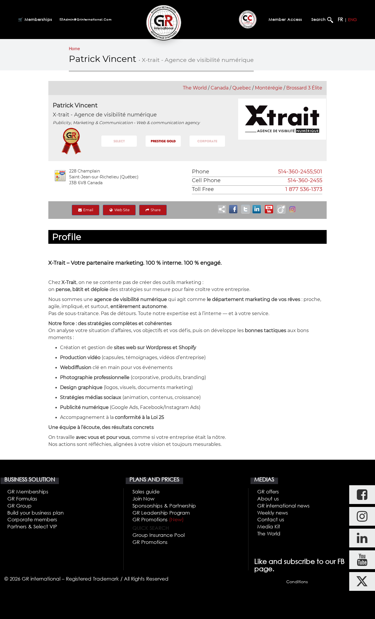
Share (155, 210)
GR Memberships (27, 491)
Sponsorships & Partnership (164, 506)
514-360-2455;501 (300, 171)
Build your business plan (35, 513)
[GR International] (163, 22)
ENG (352, 19)
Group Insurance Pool (158, 535)
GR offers (268, 491)
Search (319, 19)
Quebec (241, 88)
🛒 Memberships (35, 19)
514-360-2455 (305, 180)
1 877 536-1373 (303, 189)
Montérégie (268, 88)
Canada (220, 88)
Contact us (270, 519)
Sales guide (146, 491)
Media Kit (268, 526)
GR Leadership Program (161, 513)
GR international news (283, 506)
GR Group (19, 506)
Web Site (121, 210)
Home (74, 48)
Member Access (285, 19)
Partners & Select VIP (32, 526)
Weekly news (272, 513)
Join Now (143, 498)
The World (195, 88)
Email (87, 210)
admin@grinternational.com (87, 19)
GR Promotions (158, 519)
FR (340, 19)
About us (268, 498)
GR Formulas (22, 498)
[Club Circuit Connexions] (247, 19)
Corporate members (32, 519)
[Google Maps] (60, 175)
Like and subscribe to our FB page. (299, 565)
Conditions (297, 581)
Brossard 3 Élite (304, 88)
